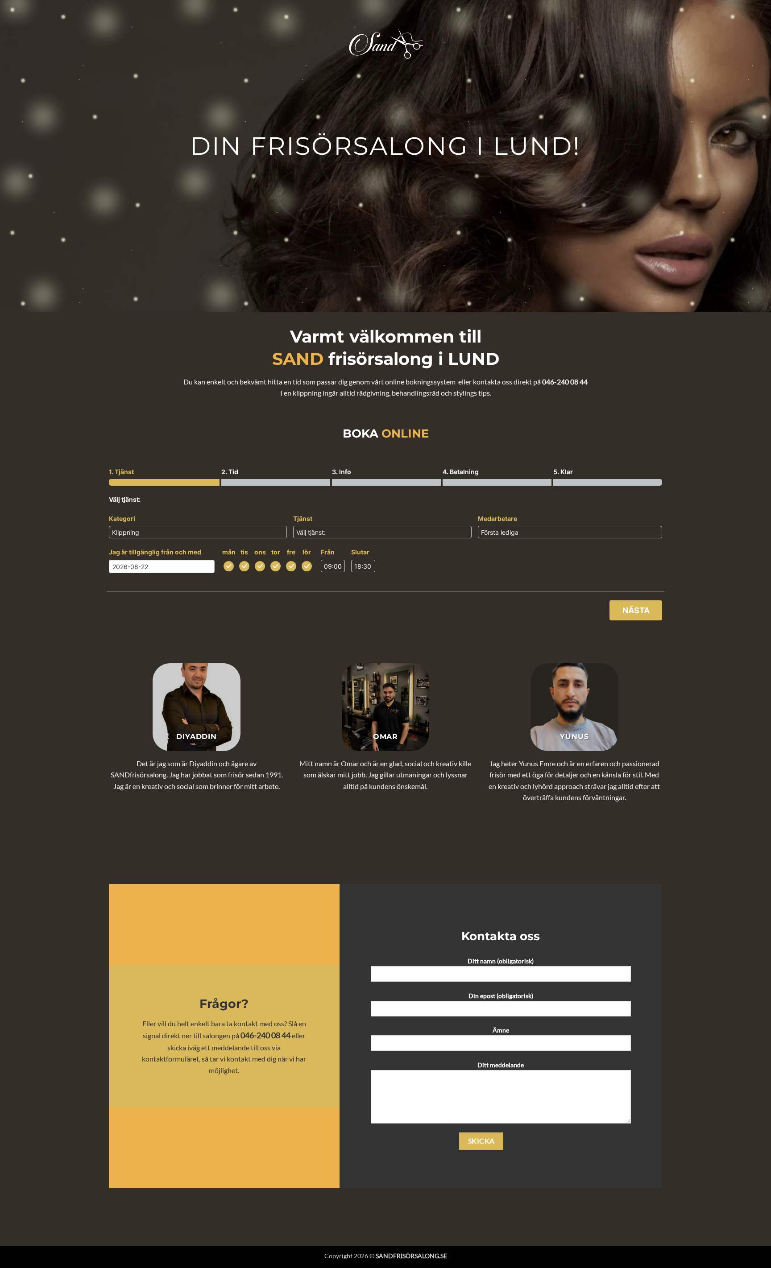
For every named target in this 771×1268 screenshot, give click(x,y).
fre (291, 552)
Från (328, 552)
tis (244, 552)
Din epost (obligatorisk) (500, 996)
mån (229, 552)
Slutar (360, 552)
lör (307, 552)
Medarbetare (497, 518)
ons (260, 552)
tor (275, 552)
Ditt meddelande (500, 1065)
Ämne (501, 1030)
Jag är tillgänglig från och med (155, 552)
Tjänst (302, 518)
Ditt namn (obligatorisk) (501, 961)
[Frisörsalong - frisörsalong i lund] (385, 44)
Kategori (122, 518)
